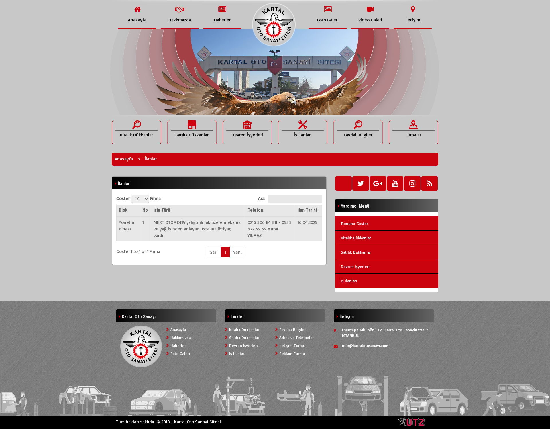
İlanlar (151, 159)
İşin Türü (162, 210)
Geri (213, 252)
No (145, 210)
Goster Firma (138, 198)
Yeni (237, 252)
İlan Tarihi (307, 210)
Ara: (261, 198)
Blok (123, 210)
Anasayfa (124, 159)
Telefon (255, 210)
